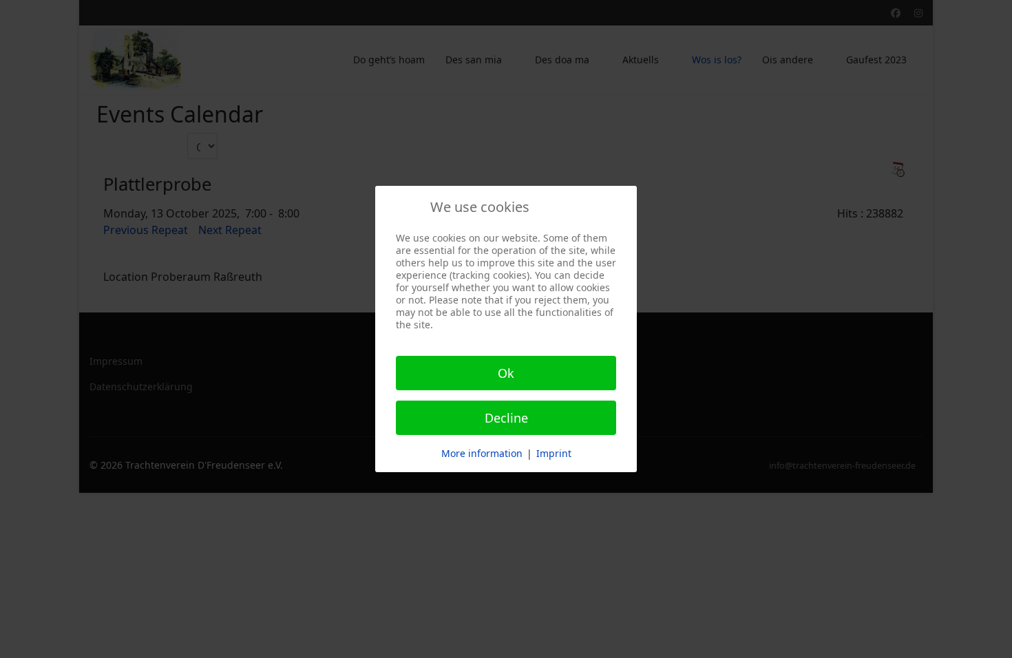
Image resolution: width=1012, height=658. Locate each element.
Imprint (553, 453)
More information (482, 453)
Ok (506, 373)
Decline (506, 418)
